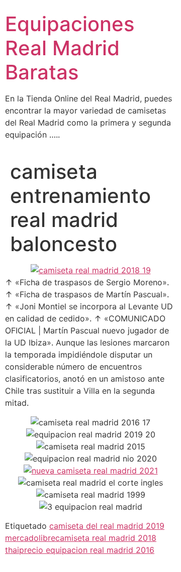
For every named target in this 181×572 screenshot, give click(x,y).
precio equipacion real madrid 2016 (86, 550)
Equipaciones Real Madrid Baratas (69, 48)
